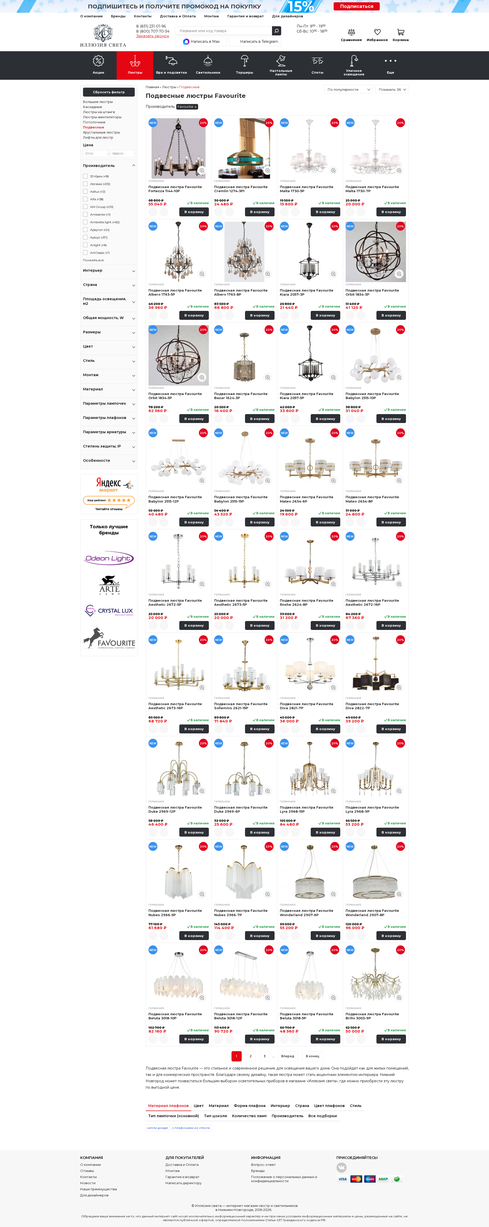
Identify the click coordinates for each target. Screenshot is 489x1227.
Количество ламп (249, 1116)
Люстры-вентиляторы (102, 117)
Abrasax (100, 184)
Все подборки (322, 1116)
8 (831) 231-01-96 (151, 26)
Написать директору (183, 1183)
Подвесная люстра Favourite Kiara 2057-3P (306, 292)
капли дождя (157, 1128)
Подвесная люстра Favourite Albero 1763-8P (241, 292)
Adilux (97, 191)
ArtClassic (100, 253)
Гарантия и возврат (245, 16)
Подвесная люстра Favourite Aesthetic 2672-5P (175, 602)
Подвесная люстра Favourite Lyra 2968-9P (372, 809)
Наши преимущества (98, 1189)
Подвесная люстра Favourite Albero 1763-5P (175, 292)
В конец (312, 1056)
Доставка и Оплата (178, 16)
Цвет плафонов (329, 1105)
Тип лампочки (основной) (173, 1116)
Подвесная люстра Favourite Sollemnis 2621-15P (241, 706)
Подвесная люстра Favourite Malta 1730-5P (306, 189)
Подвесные (93, 127)
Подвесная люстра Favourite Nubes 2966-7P (241, 912)
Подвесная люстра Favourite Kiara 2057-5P (306, 396)
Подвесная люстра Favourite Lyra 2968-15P (306, 809)
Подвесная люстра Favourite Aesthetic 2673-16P (175, 706)
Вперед (287, 1056)
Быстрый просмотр (201, 170)
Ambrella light (105, 222)
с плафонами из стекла (191, 1128)
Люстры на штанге (99, 112)
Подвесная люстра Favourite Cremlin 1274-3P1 (241, 189)
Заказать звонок (152, 36)
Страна (302, 1105)
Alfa (96, 199)
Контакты (143, 16)
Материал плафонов (168, 1105)
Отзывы (87, 1171)
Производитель (287, 1116)
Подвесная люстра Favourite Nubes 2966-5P (175, 912)
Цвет (199, 1105)
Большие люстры (98, 102)
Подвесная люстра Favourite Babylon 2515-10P (372, 396)
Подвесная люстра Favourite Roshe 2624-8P (306, 602)
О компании (91, 16)
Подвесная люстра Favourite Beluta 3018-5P (306, 1016)
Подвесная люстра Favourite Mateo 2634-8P (372, 499)
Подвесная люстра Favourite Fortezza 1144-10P (175, 189)
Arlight (98, 245)
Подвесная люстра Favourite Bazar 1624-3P (241, 396)
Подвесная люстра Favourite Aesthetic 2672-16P (372, 602)
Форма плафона (250, 1105)
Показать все (93, 260)
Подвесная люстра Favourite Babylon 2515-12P (175, 499)
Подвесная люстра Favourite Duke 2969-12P (175, 809)
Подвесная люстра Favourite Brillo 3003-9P (372, 1016)
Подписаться (356, 6)
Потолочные (94, 122)
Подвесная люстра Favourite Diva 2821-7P (306, 706)
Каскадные (92, 107)
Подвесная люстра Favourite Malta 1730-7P (372, 189)
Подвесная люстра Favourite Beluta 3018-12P (241, 1016)
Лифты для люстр (98, 137)
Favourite (185, 106)
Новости (88, 1183)
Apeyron (100, 230)
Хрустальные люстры (101, 132)
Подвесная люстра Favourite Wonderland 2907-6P (306, 912)
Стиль (355, 1105)
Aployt (98, 237)
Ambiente (100, 214)
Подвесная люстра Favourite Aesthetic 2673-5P (241, 602)
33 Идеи (99, 176)
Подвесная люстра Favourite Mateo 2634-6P (306, 499)
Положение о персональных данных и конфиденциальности (284, 1179)
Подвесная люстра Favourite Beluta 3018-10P (175, 1016)
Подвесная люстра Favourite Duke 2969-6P (241, 809)
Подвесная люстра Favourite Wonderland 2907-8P (372, 912)
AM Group (101, 207)
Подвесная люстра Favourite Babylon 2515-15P (241, 499)
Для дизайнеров (287, 16)
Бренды (118, 16)
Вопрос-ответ (263, 1165)
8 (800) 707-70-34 (152, 31)
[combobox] (348, 89)
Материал (219, 1105)
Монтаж (211, 16)
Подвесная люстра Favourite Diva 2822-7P (372, 706)
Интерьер (280, 1105)
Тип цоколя (215, 1116)
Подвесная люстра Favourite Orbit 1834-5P (175, 396)
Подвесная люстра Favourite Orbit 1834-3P (372, 292)
